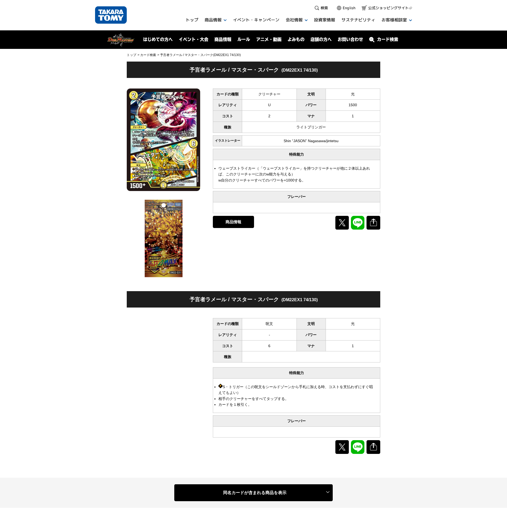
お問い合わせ (350, 39)
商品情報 (233, 222)
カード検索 (148, 55)
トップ (131, 55)
